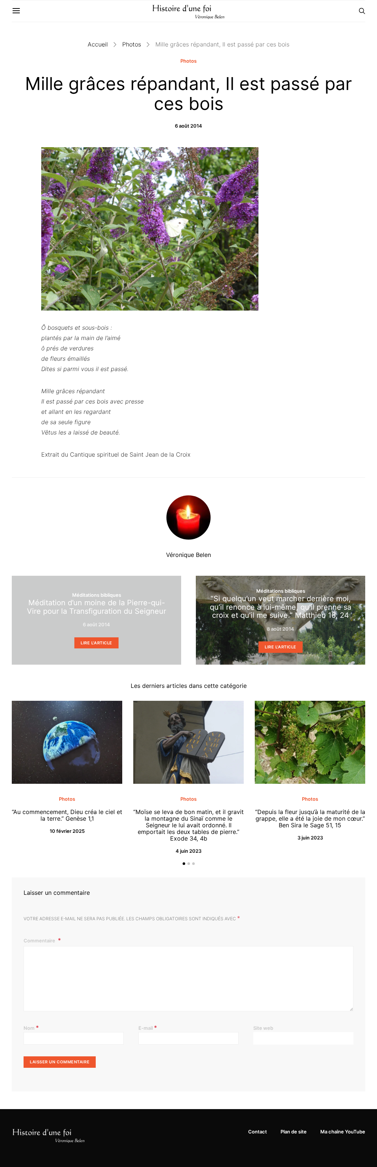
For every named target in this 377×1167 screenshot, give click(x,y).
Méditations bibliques (96, 595)
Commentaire (40, 940)
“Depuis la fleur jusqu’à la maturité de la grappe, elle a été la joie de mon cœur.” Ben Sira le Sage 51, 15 (310, 818)
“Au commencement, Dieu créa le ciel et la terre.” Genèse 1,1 (67, 815)
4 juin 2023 (188, 851)
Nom (31, 1027)
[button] (184, 863)
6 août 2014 (188, 126)
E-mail (147, 1027)
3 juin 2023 (310, 838)
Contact (257, 1132)
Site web (263, 1028)
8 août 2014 (280, 629)
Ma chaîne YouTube (342, 1132)
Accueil (98, 44)
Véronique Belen (188, 554)
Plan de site (294, 1132)
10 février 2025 (67, 831)
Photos (131, 44)
